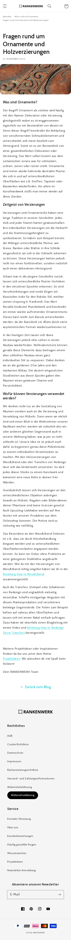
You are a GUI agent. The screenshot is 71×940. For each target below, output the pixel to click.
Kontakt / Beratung (19, 818)
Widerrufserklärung (22, 795)
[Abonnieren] (59, 894)
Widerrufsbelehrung (19, 787)
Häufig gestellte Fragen (21, 844)
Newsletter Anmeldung (21, 870)
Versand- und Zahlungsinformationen (30, 778)
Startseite (7, 16)
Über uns (12, 827)
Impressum (14, 761)
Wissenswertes (16, 853)
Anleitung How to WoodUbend (23, 574)
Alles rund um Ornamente (26, 16)
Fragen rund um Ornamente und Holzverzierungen (26, 20)
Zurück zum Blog (38, 687)
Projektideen (11, 658)
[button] (5, 6)
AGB (10, 735)
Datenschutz (15, 752)
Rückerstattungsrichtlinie (22, 770)
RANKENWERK (39, 933)
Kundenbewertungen (20, 836)
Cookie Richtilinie (18, 744)
